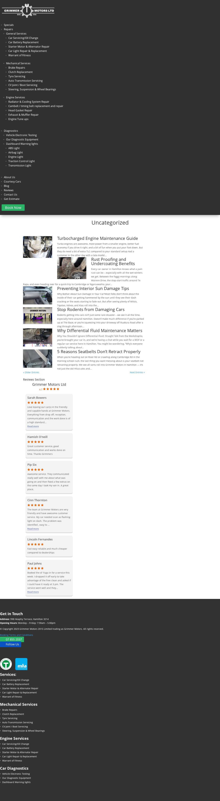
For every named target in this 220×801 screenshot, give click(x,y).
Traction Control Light (21, 161)
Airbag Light (15, 152)
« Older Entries (31, 372)
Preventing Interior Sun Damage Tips (93, 288)
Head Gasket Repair (20, 110)
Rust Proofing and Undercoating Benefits (113, 261)
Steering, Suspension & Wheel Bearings (32, 89)
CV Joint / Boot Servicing (22, 85)
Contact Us (10, 194)
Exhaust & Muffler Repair (23, 114)
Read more (33, 426)
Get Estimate (11, 199)
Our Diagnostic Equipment (22, 139)
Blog (6, 186)
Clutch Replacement (20, 72)
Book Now (13, 207)
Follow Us (12, 644)
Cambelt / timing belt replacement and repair (35, 106)
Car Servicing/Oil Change (23, 38)
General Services (16, 33)
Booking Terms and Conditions (16, 634)
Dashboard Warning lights (22, 144)
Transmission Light (19, 165)
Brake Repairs (16, 67)
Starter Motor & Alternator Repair (28, 46)
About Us (9, 177)
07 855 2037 (14, 639)
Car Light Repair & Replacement (27, 51)
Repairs (8, 29)
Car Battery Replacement (23, 42)
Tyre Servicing (16, 76)
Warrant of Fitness (19, 55)
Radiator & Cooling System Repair (28, 101)
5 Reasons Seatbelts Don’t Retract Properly (98, 351)
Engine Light (15, 157)
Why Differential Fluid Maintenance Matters (99, 330)
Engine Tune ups (18, 119)
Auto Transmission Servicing (25, 80)
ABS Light (14, 148)
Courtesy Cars (12, 181)
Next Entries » (137, 372)
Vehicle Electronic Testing (21, 135)
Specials (9, 25)
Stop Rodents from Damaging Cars (90, 309)
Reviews (9, 190)
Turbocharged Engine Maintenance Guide (97, 238)
